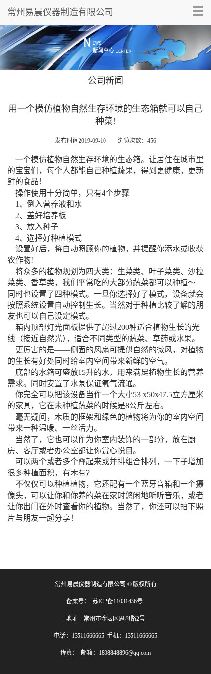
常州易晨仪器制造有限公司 (60, 12)
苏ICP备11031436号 (117, 601)
